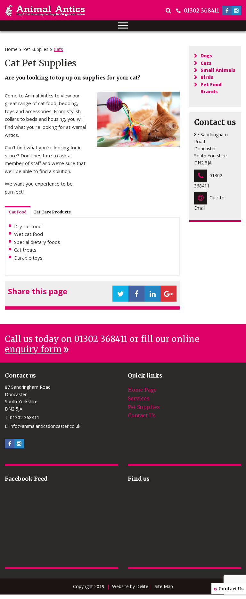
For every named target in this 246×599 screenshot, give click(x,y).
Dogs (206, 56)
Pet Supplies (35, 49)
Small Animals (218, 70)
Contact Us (231, 589)
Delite (142, 586)
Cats (206, 63)
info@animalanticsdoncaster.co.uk (45, 426)
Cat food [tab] (18, 212)
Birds (207, 77)
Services (139, 398)
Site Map (164, 586)
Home (11, 49)
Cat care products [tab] (52, 212)
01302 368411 (201, 10)
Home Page (142, 390)
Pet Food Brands (211, 88)
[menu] (123, 25)
